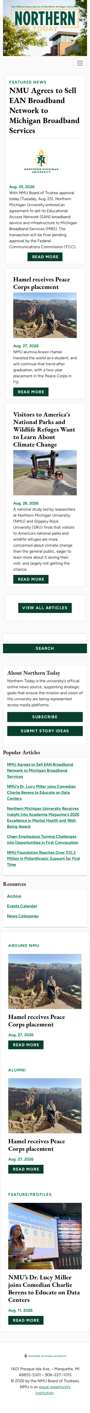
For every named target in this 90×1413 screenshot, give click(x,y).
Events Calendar (22, 906)
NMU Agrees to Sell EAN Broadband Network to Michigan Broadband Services (40, 770)
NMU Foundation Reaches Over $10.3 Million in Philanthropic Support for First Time (43, 858)
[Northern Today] (45, 27)
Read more (45, 256)
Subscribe (45, 717)
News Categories (22, 916)
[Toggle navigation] (80, 63)
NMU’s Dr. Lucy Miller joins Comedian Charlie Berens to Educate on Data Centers (41, 792)
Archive (14, 896)
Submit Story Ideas (45, 731)
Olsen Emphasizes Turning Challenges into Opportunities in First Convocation (42, 839)
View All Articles (45, 607)
